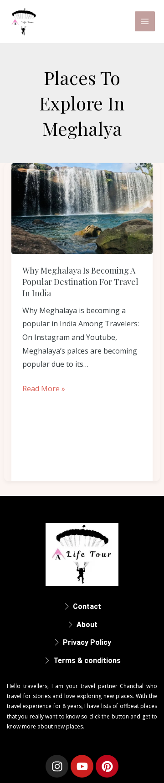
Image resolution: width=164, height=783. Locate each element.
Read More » (43, 388)
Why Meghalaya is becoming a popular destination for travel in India (80, 282)
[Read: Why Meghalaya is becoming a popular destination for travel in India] (82, 208)
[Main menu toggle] (145, 21)
